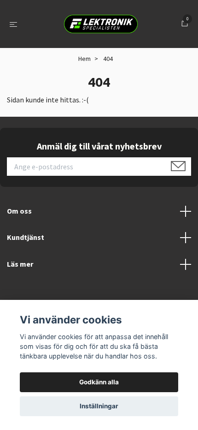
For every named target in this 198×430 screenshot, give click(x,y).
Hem (84, 58)
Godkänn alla (99, 382)
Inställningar (99, 406)
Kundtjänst (25, 237)
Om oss (19, 210)
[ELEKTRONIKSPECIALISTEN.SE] (101, 24)
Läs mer (20, 264)
